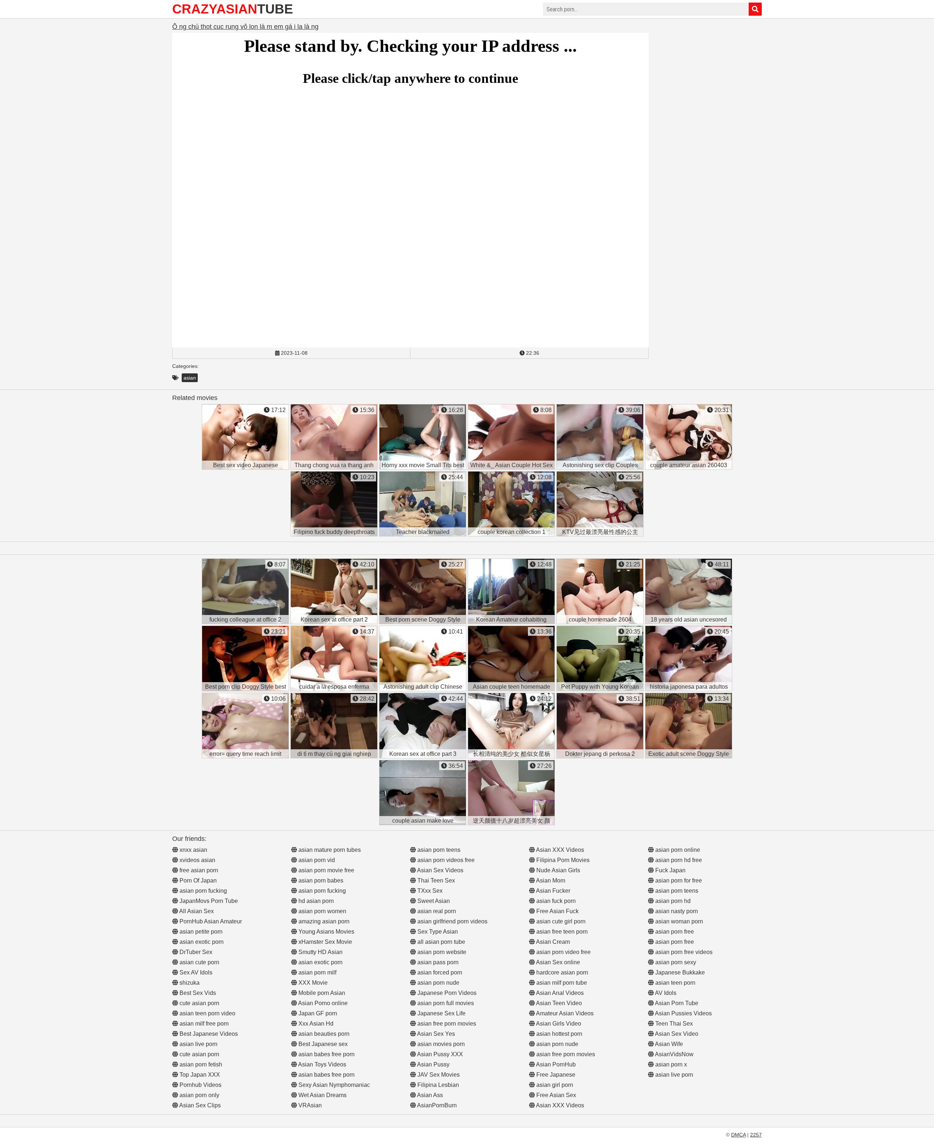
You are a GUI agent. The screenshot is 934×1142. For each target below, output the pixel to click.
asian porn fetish (200, 1064)
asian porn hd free (678, 860)
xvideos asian (196, 860)
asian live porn (197, 1044)
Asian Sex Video (676, 1034)
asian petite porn (200, 931)
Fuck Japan (670, 870)
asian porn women (321, 911)
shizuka (189, 983)
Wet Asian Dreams (322, 1095)
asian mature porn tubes (329, 850)
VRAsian (309, 1105)
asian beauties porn (323, 1034)
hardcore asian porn (561, 972)
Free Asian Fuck (557, 911)
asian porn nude (437, 983)
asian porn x (670, 1064)
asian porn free (674, 931)
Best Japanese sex (322, 1044)
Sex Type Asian (437, 931)
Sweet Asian (433, 901)
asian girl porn (554, 1085)
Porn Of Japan (197, 880)
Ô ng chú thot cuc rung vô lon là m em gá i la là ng (245, 26)
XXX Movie (312, 983)
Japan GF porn (317, 1013)
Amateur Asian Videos (564, 1013)
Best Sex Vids (197, 993)
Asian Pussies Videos (683, 1013)
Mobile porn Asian (321, 993)
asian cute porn (198, 962)
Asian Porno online (322, 1003)
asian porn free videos (683, 952)
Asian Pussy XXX (439, 1054)
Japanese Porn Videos (446, 993)
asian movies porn (440, 1044)
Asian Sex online (557, 962)
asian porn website (441, 952)
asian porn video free (563, 952)
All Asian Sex (196, 911)
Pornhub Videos (199, 1085)
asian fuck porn (555, 901)
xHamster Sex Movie (324, 942)
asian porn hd (672, 901)
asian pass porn (437, 962)
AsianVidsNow (674, 1054)
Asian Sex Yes (435, 1034)
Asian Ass (429, 1095)
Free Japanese (555, 1075)
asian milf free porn (203, 1023)
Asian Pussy (432, 1064)
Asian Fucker (552, 891)
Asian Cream (552, 942)
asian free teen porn (561, 931)
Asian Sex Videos (439, 870)
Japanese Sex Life (441, 1013)
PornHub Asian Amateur (210, 921)
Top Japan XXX (199, 1075)
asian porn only (198, 1095)
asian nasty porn (676, 911)
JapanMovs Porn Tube (208, 901)
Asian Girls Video (558, 1023)
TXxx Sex (429, 891)
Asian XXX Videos (559, 850)
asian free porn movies (446, 1023)
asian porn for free (678, 880)
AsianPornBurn (436, 1105)
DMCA (738, 1135)
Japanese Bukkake (679, 972)
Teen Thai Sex (673, 1023)
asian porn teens (438, 850)
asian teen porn (674, 983)
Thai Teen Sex (435, 880)
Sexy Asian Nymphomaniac (333, 1085)
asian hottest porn (558, 1034)
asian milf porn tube (561, 983)
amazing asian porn (323, 921)
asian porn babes (320, 880)
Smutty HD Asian (320, 952)
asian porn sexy (675, 962)
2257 (756, 1135)
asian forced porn (439, 972)
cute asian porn (198, 1003)
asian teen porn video (206, 1013)
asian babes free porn (326, 1054)
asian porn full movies (445, 1003)
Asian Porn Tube (676, 1003)
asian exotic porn (201, 942)
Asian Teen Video (558, 1003)
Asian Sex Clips (199, 1105)
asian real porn (436, 911)
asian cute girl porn (560, 921)
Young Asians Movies (325, 931)
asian (190, 378)
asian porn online (677, 850)
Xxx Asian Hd (315, 1023)
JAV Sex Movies (438, 1075)
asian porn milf (316, 972)
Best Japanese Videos (208, 1034)
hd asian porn (315, 901)
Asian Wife (668, 1044)
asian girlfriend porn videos (451, 921)
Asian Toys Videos (321, 1064)
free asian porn (198, 870)
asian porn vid (316, 860)
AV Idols (665, 993)
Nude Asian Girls (557, 870)
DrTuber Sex (195, 952)
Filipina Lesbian (437, 1085)
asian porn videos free (445, 860)
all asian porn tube (440, 942)
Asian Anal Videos (559, 993)
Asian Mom (550, 880)
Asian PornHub (555, 1064)
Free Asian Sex (555, 1095)
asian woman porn (678, 921)
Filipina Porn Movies (562, 860)
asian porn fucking (202, 891)
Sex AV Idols (195, 972)
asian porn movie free (325, 870)
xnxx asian (192, 850)
